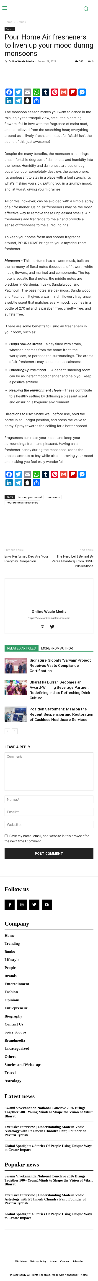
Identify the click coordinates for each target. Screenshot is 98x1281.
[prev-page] (7, 731)
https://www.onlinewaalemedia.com (49, 618)
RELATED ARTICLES (21, 648)
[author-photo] (49, 605)
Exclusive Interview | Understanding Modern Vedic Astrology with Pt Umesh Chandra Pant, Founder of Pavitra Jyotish (45, 1131)
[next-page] (15, 731)
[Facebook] (9, 71)
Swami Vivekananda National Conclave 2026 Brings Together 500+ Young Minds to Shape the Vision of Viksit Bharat (49, 1112)
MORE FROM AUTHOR (57, 648)
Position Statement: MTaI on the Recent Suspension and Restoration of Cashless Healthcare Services (61, 714)
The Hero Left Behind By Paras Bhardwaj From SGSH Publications (72, 561)
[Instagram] (44, 627)
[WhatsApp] (40, 71)
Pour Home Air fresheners (22, 502)
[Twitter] (19, 71)
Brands (21, 22)
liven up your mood (30, 497)
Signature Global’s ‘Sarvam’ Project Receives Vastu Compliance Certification (60, 665)
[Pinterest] (30, 71)
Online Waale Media (21, 61)
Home (8, 22)
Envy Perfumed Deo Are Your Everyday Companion (26, 558)
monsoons (53, 497)
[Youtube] (47, 905)
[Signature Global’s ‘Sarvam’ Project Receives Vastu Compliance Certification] (16, 665)
